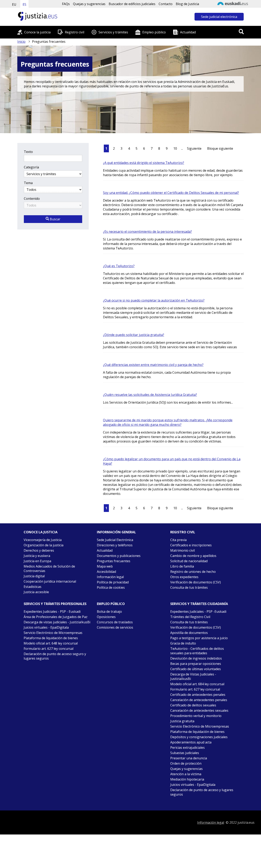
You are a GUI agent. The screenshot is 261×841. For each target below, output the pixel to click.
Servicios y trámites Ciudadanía (199, 604)
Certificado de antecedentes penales (197, 694)
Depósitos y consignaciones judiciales (199, 737)
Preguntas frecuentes (113, 561)
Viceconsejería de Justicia (43, 540)
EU (14, 4)
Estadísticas (32, 586)
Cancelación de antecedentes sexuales (199, 710)
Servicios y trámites (113, 32)
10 (175, 148)
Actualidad (188, 32)
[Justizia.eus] (37, 20)
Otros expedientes (184, 577)
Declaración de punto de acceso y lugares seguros (201, 792)
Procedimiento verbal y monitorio (195, 716)
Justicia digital (34, 576)
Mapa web (105, 566)
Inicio (21, 41)
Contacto (166, 4)
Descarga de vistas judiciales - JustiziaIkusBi (57, 622)
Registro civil (74, 32)
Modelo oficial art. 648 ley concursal (51, 643)
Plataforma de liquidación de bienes (51, 638)
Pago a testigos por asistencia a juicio (199, 638)
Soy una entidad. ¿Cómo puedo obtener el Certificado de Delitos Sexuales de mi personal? (171, 192)
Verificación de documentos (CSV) (195, 582)
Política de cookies (111, 587)
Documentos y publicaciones (118, 555)
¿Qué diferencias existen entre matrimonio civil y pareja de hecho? (153, 364)
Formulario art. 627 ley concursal (48, 648)
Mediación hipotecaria (187, 779)
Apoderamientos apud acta (190, 742)
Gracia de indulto (183, 643)
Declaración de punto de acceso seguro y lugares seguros (55, 656)
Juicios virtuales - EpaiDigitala (46, 627)
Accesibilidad (106, 571)
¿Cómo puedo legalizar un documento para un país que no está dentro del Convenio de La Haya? (171, 461)
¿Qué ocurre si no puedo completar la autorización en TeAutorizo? (154, 300)
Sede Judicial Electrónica (115, 540)
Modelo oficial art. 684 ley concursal (197, 684)
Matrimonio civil (182, 550)
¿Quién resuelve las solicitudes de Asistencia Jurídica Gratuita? (150, 394)
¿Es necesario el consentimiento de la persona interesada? (147, 231)
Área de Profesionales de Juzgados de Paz (55, 617)
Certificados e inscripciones (191, 545)
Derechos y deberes (39, 550)
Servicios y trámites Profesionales (55, 604)
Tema (28, 183)
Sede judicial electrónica (219, 16)
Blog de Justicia (187, 4)
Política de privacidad (113, 582)
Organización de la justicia (43, 545)
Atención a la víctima (185, 774)
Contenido (32, 198)
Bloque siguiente (220, 148)
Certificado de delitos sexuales (193, 705)
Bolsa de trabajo (109, 611)
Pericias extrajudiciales (187, 747)
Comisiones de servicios (115, 627)
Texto (28, 151)
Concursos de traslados (115, 622)
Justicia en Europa (37, 561)
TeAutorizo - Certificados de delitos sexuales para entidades (197, 650)
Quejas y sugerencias (89, 4)
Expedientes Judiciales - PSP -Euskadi (198, 611)
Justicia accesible (36, 592)
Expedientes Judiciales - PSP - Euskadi (52, 611)
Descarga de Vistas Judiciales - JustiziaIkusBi (193, 676)
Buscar (54, 219)
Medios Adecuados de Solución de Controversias (49, 568)
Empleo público (154, 32)
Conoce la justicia (37, 32)
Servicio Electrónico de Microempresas (53, 632)
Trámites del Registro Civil (190, 617)
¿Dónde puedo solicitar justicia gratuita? (133, 335)
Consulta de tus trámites (189, 587)
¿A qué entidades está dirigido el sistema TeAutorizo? (143, 162)
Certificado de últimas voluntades (195, 669)
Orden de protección (185, 763)
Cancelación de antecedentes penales (198, 700)
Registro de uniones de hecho (193, 571)
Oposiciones (106, 617)
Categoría (31, 167)
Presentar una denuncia (188, 758)
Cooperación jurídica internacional (50, 581)
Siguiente (194, 148)
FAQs (66, 4)
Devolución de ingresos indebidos (196, 658)
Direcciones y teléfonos (115, 545)
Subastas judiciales (184, 753)
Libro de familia (182, 566)
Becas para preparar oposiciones (195, 663)
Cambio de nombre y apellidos (193, 555)
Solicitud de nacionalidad (189, 561)
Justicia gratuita (182, 721)
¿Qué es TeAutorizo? (119, 266)
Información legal (110, 577)
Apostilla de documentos (189, 632)
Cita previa (178, 540)
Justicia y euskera (37, 555)
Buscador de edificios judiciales (132, 4)
